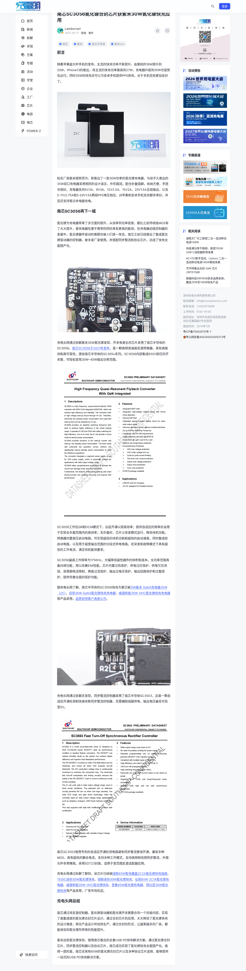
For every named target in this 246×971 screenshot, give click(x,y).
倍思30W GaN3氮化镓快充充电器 (92, 593)
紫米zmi (119, 44)
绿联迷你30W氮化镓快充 (115, 879)
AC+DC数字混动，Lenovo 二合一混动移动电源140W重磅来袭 (206, 260)
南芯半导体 (98, 44)
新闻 (83, 32)
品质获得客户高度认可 (91, 599)
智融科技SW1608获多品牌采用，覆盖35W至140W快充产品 (206, 280)
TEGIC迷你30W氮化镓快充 (76, 879)
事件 (90, 32)
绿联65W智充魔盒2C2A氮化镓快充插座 (139, 873)
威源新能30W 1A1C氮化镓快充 (87, 885)
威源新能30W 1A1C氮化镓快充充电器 (144, 593)
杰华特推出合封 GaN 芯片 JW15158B (201, 270)
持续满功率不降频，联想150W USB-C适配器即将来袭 (204, 250)
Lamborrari (73, 29)
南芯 (65, 44)
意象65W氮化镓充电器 (127, 885)
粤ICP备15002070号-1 (197, 331)
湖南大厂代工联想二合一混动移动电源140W (206, 240)
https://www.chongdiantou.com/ (205, 39)
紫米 (79, 44)
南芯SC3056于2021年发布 (91, 348)
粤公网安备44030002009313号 (206, 337)
